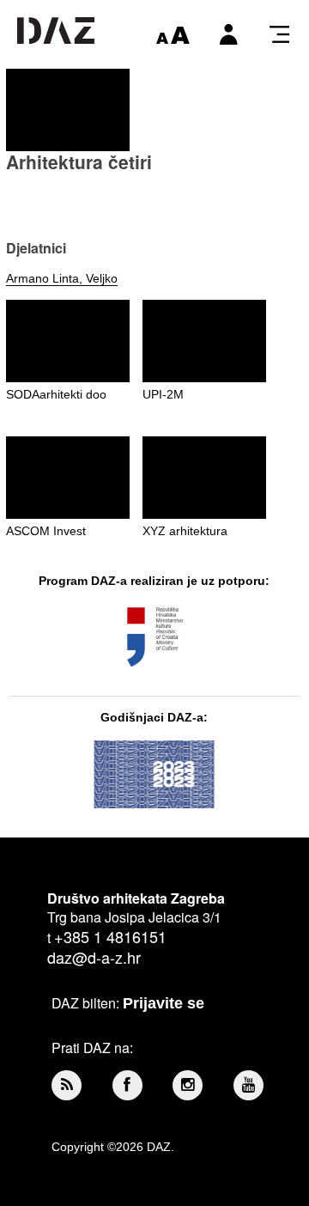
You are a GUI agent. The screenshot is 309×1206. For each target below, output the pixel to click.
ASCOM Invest (46, 531)
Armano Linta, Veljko (62, 278)
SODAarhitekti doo (56, 394)
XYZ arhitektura (184, 531)
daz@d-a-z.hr (94, 957)
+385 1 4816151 (110, 936)
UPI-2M (163, 394)
